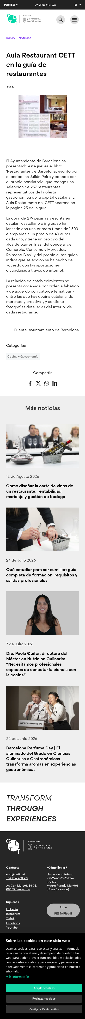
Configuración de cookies (44, 1009)
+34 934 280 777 (17, 878)
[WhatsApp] (46, 383)
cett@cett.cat (15, 874)
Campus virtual (45, 5)
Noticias (25, 38)
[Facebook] (30, 383)
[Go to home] (23, 19)
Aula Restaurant (63, 910)
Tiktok (10, 918)
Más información (17, 977)
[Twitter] (38, 383)
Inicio (10, 38)
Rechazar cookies (43, 998)
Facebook (13, 923)
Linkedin (12, 909)
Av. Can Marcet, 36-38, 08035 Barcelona (21, 887)
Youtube (12, 927)
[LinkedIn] (54, 383)
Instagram (13, 914)
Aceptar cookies (43, 988)
